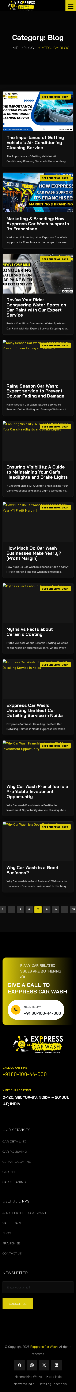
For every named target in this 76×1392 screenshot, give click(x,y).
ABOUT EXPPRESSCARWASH (24, 1213)
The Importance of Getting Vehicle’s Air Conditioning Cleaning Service (35, 142)
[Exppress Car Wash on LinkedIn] (56, 1365)
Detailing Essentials (53, 1384)
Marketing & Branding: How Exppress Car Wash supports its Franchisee (38, 223)
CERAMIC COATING (17, 1162)
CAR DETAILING (14, 1141)
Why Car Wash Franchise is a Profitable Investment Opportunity (37, 791)
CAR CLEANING (14, 1182)
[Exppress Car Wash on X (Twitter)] (44, 1365)
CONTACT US (12, 1253)
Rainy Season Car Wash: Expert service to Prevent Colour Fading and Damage (35, 391)
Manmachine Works (28, 1376)
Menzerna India (24, 1384)
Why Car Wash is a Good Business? (32, 870)
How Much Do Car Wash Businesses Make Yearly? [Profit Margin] (34, 553)
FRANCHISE (11, 1243)
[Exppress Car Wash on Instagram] (32, 1365)
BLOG (7, 1233)
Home (12, 48)
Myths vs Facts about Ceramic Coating (30, 632)
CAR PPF (9, 1172)
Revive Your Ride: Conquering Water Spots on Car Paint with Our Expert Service (36, 307)
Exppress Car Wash (44, 1346)
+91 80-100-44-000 (42, 1013)
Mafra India (54, 1376)
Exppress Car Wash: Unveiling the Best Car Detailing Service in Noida (35, 710)
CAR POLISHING (15, 1151)
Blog (29, 48)
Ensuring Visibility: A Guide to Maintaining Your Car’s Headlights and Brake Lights (37, 472)
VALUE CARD (12, 1223)
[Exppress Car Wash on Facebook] (19, 1365)
